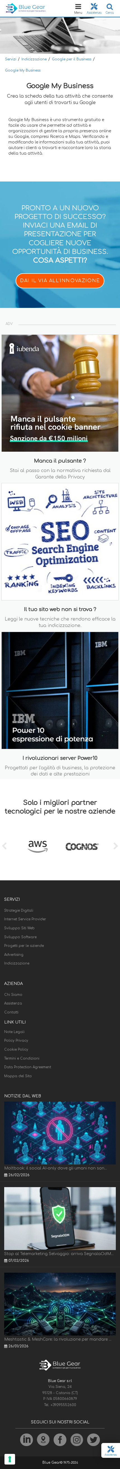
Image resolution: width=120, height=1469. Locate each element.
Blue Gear (51, 1463)
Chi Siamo (13, 995)
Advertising (13, 955)
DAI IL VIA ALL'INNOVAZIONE (60, 280)
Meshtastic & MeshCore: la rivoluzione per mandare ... (57, 1339)
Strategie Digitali (18, 910)
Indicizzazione (34, 59)
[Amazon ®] (37, 846)
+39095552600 (63, 1405)
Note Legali (14, 1032)
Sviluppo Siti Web (19, 928)
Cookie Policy (16, 1049)
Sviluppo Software (20, 937)
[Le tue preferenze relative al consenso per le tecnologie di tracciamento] (9, 1459)
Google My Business (22, 70)
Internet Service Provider (25, 919)
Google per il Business (71, 59)
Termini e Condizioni (21, 1058)
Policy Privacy (16, 1041)
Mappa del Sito (18, 1076)
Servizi (10, 59)
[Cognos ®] (82, 846)
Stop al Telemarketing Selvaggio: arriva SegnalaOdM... (59, 1254)
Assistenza (13, 1003)
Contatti (11, 1012)
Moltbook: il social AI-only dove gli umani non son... (55, 1168)
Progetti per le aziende (24, 946)
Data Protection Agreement (27, 1067)
